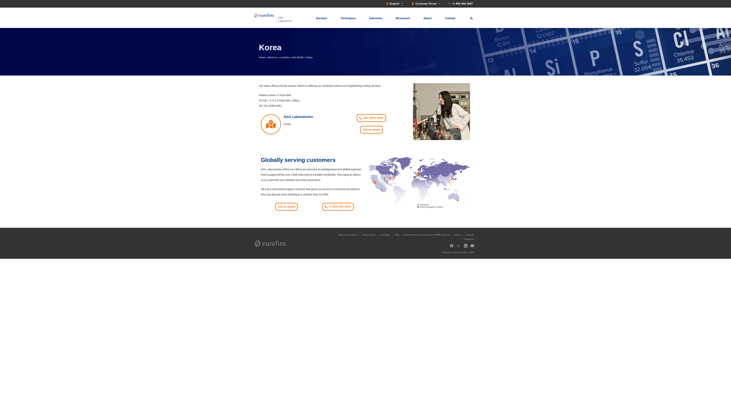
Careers (457, 235)
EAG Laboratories (273, 18)
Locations (284, 57)
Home (262, 57)
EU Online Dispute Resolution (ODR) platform (427, 235)
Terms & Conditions (348, 235)
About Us (272, 57)
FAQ (397, 235)
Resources (403, 18)
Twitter (459, 247)
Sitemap (470, 235)
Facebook (451, 247)
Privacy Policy (369, 235)
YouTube (473, 247)
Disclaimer (385, 235)
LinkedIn (467, 247)
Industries (375, 18)
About (427, 18)
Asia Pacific (298, 57)
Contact (450, 18)
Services (321, 18)
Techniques (348, 18)
